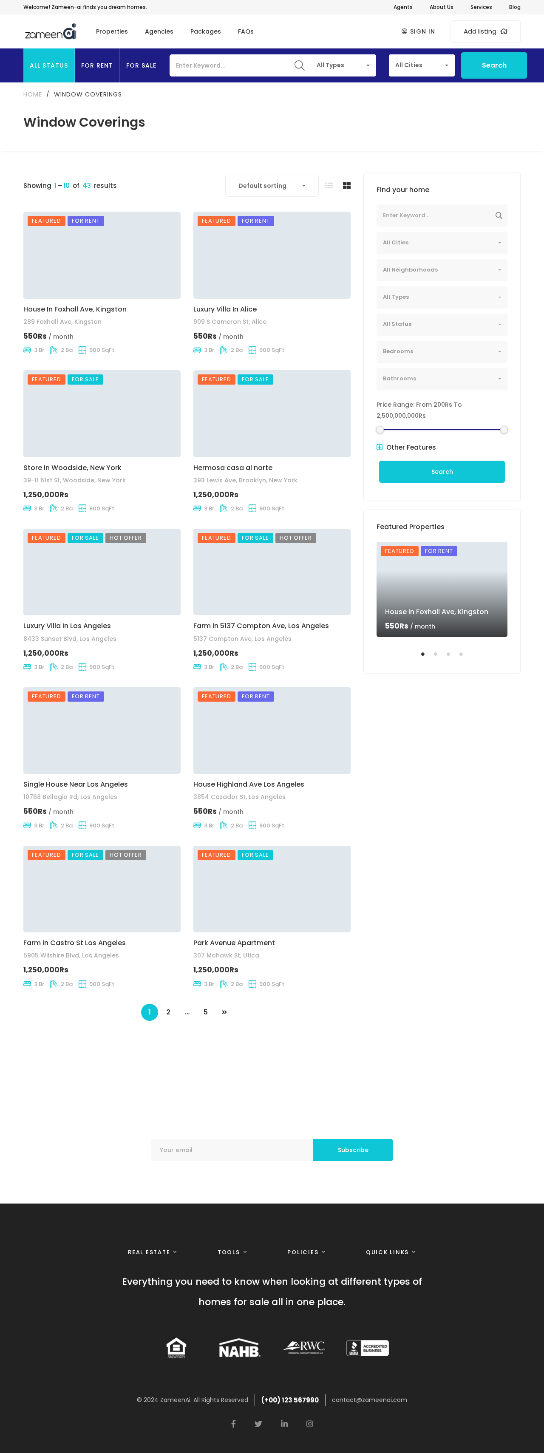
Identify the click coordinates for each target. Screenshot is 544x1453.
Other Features (410, 447)
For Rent (97, 65)
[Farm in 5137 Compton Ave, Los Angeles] (272, 572)
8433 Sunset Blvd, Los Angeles (69, 638)
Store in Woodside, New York (72, 468)
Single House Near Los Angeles (75, 784)
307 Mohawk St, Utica (226, 955)
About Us (441, 7)
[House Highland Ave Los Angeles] (272, 730)
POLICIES (302, 1252)
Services (481, 7)
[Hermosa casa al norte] (272, 413)
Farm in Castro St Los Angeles (74, 943)
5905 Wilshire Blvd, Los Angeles (71, 955)
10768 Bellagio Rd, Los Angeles (70, 797)
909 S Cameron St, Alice (229, 321)
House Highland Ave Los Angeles (248, 784)
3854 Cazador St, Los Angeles (239, 797)
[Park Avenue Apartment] (272, 889)
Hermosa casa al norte (232, 468)
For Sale (141, 65)
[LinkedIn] (284, 1424)
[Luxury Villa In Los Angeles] (102, 572)
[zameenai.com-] (50, 31)
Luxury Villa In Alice (225, 309)
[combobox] (343, 65)
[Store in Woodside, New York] (102, 413)
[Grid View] (347, 185)
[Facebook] (233, 1424)
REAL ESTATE (149, 1252)
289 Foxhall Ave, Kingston (62, 321)
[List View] (329, 185)
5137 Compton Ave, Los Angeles (242, 638)
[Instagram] (309, 1424)
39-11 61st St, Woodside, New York (74, 480)
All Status (49, 65)
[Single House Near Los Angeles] (102, 730)
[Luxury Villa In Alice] (272, 255)
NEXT (224, 1012)
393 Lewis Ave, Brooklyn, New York (245, 480)
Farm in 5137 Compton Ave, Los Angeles (261, 626)
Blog (515, 7)
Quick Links (387, 1252)
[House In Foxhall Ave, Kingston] (102, 255)
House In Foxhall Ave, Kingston (75, 309)
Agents (403, 7)
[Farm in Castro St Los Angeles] (102, 889)
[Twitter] (258, 1424)
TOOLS (229, 1252)
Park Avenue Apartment (234, 943)
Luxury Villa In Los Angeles (67, 626)
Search (494, 65)
